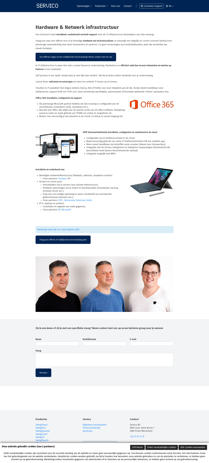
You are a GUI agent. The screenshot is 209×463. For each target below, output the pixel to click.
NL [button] (170, 6)
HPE (60, 200)
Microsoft (66, 209)
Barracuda (69, 200)
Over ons (115, 6)
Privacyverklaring (91, 427)
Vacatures (88, 431)
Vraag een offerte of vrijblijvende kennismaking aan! (63, 240)
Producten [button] (100, 6)
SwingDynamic (43, 431)
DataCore (80, 200)
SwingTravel (41, 424)
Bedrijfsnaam (89, 339)
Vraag (38, 350)
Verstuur (43, 373)
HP (59, 209)
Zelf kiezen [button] (137, 447)
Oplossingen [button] (83, 6)
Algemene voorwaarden (95, 424)
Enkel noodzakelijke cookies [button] (161, 447)
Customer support (152, 6)
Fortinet (62, 178)
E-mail (133, 339)
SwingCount (41, 434)
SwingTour (41, 427)
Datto (89, 200)
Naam (38, 339)
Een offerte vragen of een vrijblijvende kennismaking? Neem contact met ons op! (76, 57)
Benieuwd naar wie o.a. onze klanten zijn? (58, 229)
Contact (128, 6)
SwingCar (40, 437)
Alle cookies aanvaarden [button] (192, 447)
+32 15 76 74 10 (137, 436)
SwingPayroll (42, 440)
